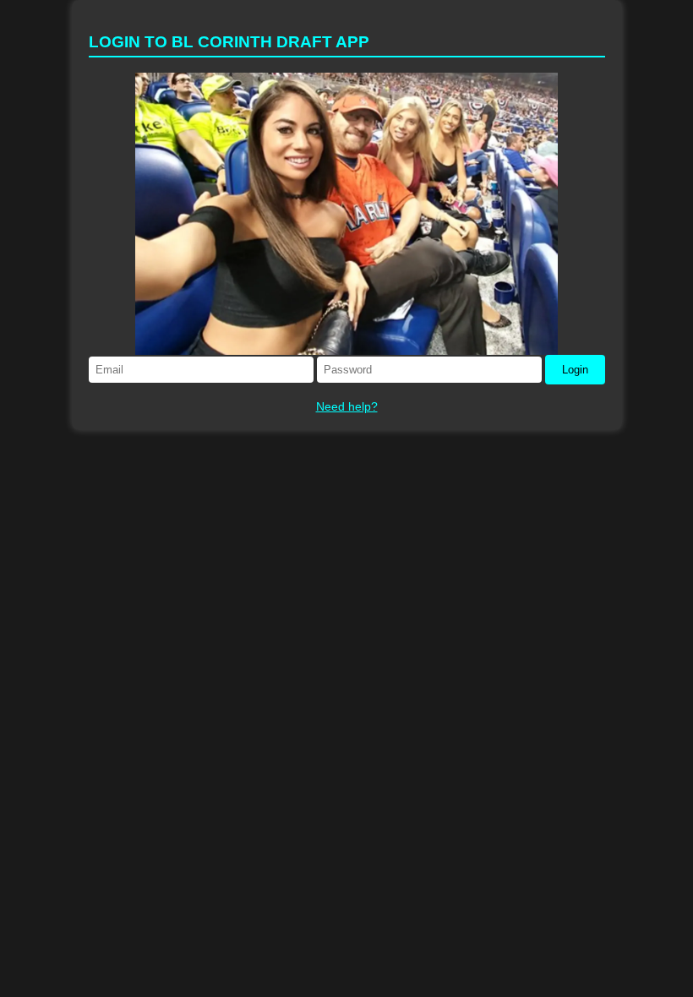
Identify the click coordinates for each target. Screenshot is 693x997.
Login (575, 369)
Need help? (347, 406)
